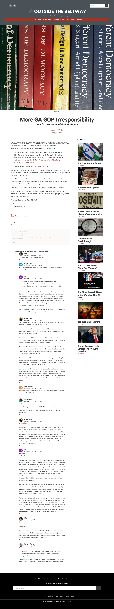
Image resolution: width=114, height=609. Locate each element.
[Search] (106, 5)
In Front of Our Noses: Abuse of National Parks (90, 213)
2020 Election (14, 216)
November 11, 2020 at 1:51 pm (32, 421)
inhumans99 (23, 522)
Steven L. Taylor (56, 130)
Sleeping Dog (24, 390)
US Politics (25, 216)
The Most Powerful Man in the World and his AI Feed (90, 295)
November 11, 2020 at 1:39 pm (32, 388)
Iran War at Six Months (89, 322)
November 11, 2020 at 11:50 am (32, 255)
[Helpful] (20, 259)
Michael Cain (23, 423)
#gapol (41, 160)
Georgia (12, 224)
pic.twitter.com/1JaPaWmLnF (24, 162)
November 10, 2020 (41, 166)
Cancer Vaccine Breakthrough (85, 240)
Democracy (20, 216)
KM (21, 403)
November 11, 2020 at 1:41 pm (32, 401)
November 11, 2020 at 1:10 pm (32, 278)
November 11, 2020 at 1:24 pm (32, 320)
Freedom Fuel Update (88, 187)
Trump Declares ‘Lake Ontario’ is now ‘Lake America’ (88, 349)
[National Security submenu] (64, 19)
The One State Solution (89, 163)
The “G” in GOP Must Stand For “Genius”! (88, 267)
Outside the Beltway (60, 11)
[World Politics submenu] (52, 19)
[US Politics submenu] (41, 19)
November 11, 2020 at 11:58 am (32, 265)
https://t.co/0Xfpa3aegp (52, 160)
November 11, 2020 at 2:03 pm (32, 451)
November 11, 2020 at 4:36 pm (32, 546)
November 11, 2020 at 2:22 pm (32, 520)
